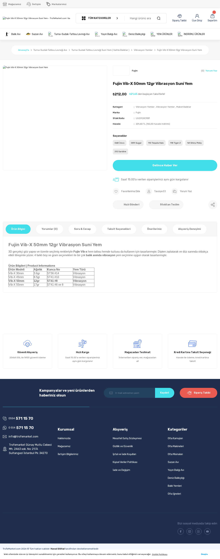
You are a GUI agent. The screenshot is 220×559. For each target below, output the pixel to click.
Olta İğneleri (174, 493)
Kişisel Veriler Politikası (125, 462)
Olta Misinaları (175, 454)
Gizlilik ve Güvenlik (123, 446)
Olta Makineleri (176, 446)
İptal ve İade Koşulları (124, 454)
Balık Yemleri (175, 485)
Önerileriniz (154, 229)
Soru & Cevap (82, 229)
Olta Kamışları (175, 438)
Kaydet (164, 392)
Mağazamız (64, 446)
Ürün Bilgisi (18, 229)
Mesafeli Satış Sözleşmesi (127, 438)
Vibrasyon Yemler (145, 107)
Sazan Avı (173, 462)
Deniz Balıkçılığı (176, 478)
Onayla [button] (204, 554)
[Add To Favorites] (126, 191)
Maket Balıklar (183, 107)
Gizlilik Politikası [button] (159, 554)
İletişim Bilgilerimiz (68, 454)
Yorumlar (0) (50, 229)
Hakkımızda (64, 438)
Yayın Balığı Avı (176, 470)
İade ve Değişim (121, 470)
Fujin (138, 112)
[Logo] (36, 18)
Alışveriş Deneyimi (189, 229)
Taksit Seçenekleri (119, 229)
